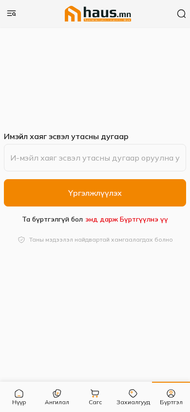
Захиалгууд (133, 402)
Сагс (95, 402)
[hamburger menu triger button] (11, 13)
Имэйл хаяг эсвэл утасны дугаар (66, 136)
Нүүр (19, 402)
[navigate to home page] (98, 13)
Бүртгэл (171, 402)
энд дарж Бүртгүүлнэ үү (126, 219)
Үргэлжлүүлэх (95, 193)
